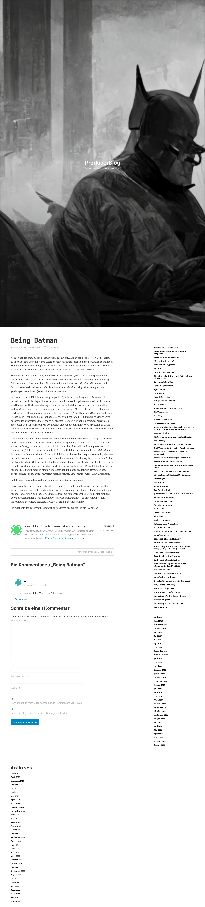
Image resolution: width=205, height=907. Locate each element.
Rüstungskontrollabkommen (167, 542)
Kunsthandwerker (162, 535)
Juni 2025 (158, 636)
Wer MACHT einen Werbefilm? (168, 461)
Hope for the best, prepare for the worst (172, 581)
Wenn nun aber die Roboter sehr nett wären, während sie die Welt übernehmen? (174, 428)
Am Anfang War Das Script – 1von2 (95, 552)
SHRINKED (159, 393)
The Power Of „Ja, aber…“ (165, 588)
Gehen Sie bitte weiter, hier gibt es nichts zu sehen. (173, 466)
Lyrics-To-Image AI (162, 520)
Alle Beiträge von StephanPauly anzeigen (64, 538)
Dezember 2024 (160, 651)
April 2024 (158, 666)
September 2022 (161, 715)
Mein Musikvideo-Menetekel (166, 552)
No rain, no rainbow (163, 505)
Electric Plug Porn (162, 599)
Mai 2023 (158, 696)
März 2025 (158, 647)
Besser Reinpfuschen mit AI (166, 357)
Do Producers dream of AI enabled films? (172, 444)
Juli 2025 (158, 632)
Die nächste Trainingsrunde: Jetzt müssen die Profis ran (173, 377)
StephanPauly (20, 347)
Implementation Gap (163, 382)
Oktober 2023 (160, 677)
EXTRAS (157, 368)
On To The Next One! (163, 501)
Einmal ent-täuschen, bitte (166, 347)
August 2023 (159, 685)
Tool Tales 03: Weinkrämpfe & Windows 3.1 (173, 457)
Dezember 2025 (160, 624)
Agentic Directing (162, 397)
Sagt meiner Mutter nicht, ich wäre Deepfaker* (170, 352)
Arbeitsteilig (159, 440)
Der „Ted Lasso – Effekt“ (164, 400)
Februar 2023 (160, 703)
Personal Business (162, 569)
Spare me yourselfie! (163, 385)
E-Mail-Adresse (19, 676)
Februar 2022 (160, 741)
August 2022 (159, 718)
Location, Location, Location (167, 556)
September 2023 (161, 681)
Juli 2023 (158, 688)
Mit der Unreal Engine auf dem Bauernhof (173, 531)
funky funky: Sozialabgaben (167, 560)
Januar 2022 (159, 745)
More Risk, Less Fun (163, 419)
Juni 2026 (158, 617)
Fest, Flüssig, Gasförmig (164, 584)
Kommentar (18, 620)
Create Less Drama (162, 512)
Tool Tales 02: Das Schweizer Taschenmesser (174, 448)
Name (14, 665)
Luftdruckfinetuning (163, 509)
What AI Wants (161, 486)
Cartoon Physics (161, 433)
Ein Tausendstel (161, 412)
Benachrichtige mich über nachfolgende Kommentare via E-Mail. (47, 702)
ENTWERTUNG (160, 404)
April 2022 (158, 733)
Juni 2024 (158, 658)
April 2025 (158, 643)
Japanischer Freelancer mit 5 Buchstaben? (173, 493)
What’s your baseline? (164, 497)
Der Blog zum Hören (163, 416)
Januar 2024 (159, 673)
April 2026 (158, 621)
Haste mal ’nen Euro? (163, 527)
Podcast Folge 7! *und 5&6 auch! (168, 408)
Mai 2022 (158, 730)
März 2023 (158, 700)
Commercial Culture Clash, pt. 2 (168, 573)
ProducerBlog (102, 162)
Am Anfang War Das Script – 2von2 (170, 596)
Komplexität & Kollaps (164, 577)
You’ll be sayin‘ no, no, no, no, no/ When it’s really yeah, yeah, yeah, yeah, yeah (174, 547)
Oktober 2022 (160, 711)
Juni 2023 (158, 692)
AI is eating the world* (164, 361)
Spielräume (159, 389)
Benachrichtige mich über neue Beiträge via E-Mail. (39, 713)
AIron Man (159, 482)
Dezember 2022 (160, 707)
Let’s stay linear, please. (164, 364)
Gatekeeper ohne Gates (164, 423)
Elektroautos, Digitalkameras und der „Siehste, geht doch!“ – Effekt (171, 564)
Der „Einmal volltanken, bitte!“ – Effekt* (172, 471)
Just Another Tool (162, 490)
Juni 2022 (158, 726)
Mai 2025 (158, 639)
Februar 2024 (160, 670)
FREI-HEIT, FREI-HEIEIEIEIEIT (167, 539)
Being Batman (160, 607)
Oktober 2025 (160, 628)
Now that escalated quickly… (167, 372)
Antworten (22, 599)
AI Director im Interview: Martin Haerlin (173, 437)
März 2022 (158, 737)
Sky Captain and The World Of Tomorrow (172, 475)
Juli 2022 (158, 722)
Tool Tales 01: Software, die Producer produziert (170, 453)
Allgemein (36, 347)
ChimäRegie (159, 478)
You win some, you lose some (167, 592)
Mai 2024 (158, 662)
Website (15, 687)
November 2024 (161, 655)
